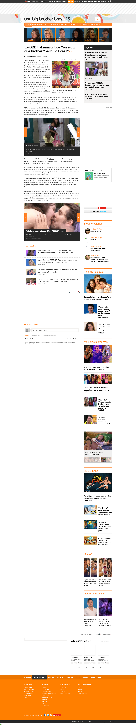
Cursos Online (94, 170)
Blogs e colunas (28, 687)
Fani (55, 182)
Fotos (34, 24)
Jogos (85, 677)
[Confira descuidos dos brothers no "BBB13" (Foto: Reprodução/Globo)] (103, 462)
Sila (43, 704)
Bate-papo (51, 1)
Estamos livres (96, 231)
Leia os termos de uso (30, 344)
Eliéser (51, 159)
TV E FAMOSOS (28, 685)
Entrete (70, 1)
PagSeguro (102, 1)
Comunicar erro (74, 292)
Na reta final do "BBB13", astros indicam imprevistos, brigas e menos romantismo (100, 259)
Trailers (62, 689)
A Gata (44, 687)
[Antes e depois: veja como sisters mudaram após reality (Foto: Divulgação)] (86, 462)
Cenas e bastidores (65, 693)
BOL (95, 1)
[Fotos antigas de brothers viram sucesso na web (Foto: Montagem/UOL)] (97, 462)
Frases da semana (29, 689)
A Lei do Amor (45, 689)
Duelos (92, 24)
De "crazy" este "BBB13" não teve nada (99, 249)
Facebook (45, 715)
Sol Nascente (45, 706)
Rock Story (45, 701)
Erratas (97, 634)
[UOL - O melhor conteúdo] (27, 2)
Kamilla (72, 167)
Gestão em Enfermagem (92, 667)
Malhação (44, 699)
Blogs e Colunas (50, 24)
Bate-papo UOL (95, 677)
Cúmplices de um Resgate (49, 693)
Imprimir (66, 292)
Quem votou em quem (82, 24)
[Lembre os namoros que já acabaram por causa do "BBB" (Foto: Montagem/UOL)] (92, 462)
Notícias (58, 1)
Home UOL (27, 677)
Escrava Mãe (45, 695)
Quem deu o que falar (29, 691)
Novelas (45, 685)
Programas (81, 689)
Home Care (103, 667)
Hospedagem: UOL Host (108, 722)
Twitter (48, 715)
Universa (77, 1)
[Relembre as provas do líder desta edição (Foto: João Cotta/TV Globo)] (108, 462)
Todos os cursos (105, 641)
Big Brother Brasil (28, 693)
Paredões (72, 24)
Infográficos (63, 687)
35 (71, 51)
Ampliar (74, 120)
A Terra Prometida (46, 691)
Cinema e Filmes (65, 685)
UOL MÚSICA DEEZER (85, 685)
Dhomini (46, 196)
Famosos (84, 1)
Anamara (62, 182)
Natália (26, 86)
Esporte (64, 1)
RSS (51, 715)
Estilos (80, 687)
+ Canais (98, 24)
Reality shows (27, 695)
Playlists (80, 691)
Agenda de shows (82, 693)
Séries (25, 697)
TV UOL (90, 1)
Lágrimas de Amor (47, 697)
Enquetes (40, 24)
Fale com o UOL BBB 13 (86, 634)
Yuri (43, 84)
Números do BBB (62, 24)
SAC (45, 1)
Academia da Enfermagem (77, 667)
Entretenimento (39, 677)
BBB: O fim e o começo (98, 240)
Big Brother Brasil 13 (51, 19)
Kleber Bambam (37, 196)
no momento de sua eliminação (67, 102)
